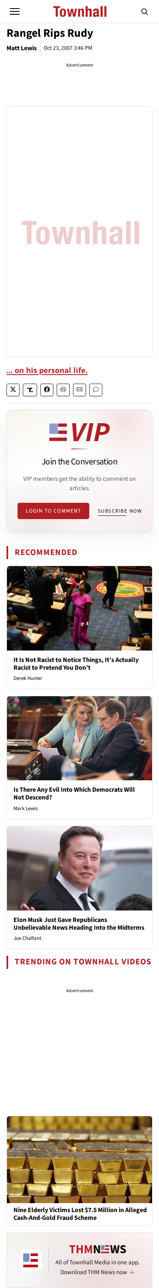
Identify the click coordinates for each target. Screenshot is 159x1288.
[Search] (144, 11)
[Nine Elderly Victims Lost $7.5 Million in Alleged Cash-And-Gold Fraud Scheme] (79, 1159)
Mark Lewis (25, 808)
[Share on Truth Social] (30, 390)
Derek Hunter (27, 678)
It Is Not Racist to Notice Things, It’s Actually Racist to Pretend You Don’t (76, 663)
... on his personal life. (47, 370)
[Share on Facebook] (46, 390)
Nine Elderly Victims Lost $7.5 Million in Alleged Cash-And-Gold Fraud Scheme (80, 1214)
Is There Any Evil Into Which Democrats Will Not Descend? (74, 793)
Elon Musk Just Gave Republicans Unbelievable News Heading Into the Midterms (78, 923)
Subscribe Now (120, 511)
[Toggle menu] (15, 11)
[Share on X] (13, 390)
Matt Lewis (22, 48)
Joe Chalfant (27, 938)
